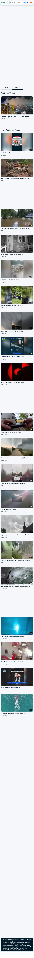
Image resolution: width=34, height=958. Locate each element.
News (6, 88)
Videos (17, 88)
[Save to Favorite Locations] (8, 2)
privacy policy (13, 947)
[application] (17, 105)
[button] (31, 939)
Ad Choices (20, 949)
